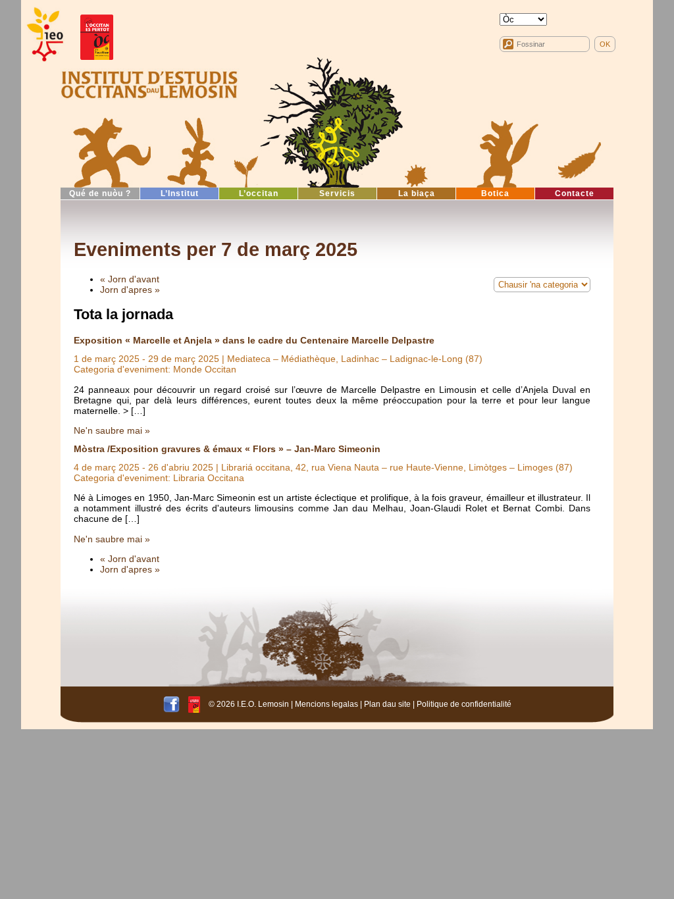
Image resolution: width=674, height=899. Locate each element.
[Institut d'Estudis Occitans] (44, 35)
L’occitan (258, 193)
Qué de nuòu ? (100, 193)
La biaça (416, 193)
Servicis (337, 193)
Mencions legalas (326, 703)
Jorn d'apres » (130, 289)
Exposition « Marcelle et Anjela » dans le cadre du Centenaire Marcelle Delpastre (254, 340)
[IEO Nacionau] (149, 83)
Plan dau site (387, 703)
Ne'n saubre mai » (112, 430)
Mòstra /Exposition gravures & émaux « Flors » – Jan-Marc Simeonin (227, 449)
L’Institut (180, 193)
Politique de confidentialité (464, 703)
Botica (495, 193)
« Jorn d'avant (129, 279)
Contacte (574, 193)
